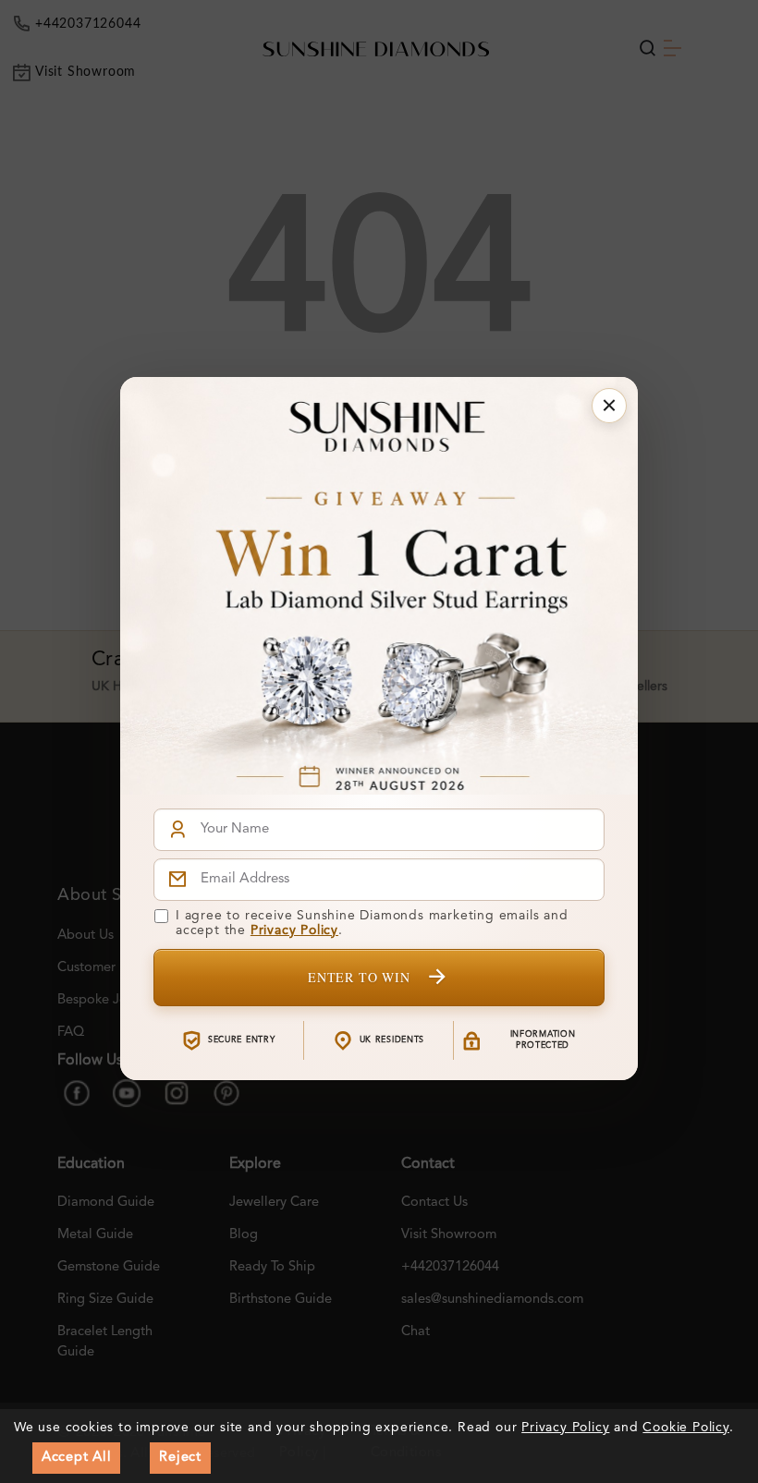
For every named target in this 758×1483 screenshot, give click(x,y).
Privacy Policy (294, 930)
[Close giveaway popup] (609, 405)
